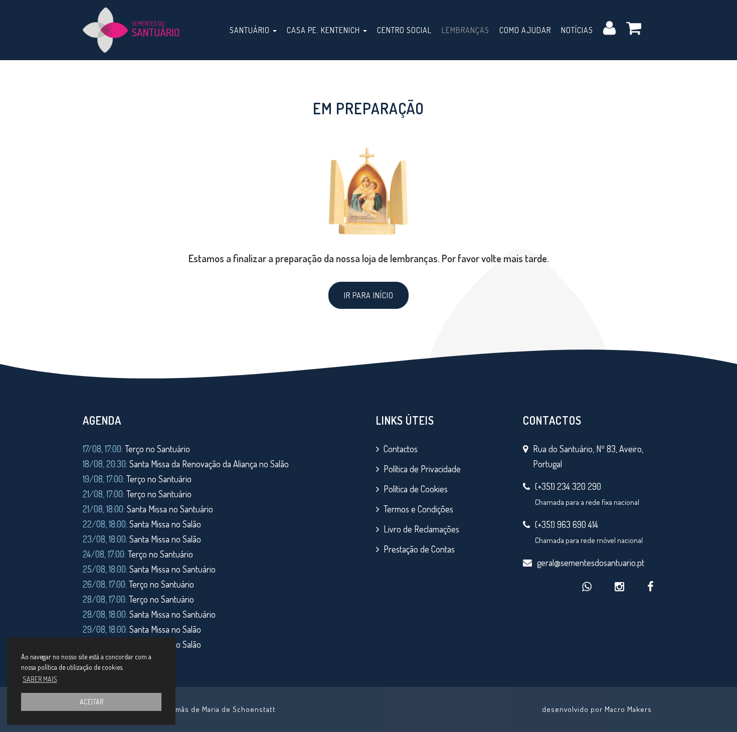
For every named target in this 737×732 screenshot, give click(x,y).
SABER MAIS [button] (40, 679)
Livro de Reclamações (421, 528)
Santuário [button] (251, 30)
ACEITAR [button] (91, 701)
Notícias (577, 30)
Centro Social (404, 30)
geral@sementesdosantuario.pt (590, 562)
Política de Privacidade (422, 468)
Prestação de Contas (419, 549)
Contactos (401, 448)
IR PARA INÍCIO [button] (369, 295)
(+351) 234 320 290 (568, 486)
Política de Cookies (416, 488)
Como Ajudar (525, 30)
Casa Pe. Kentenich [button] (324, 30)
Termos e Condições (418, 508)
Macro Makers (628, 709)
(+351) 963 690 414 (566, 524)
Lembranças (465, 30)
